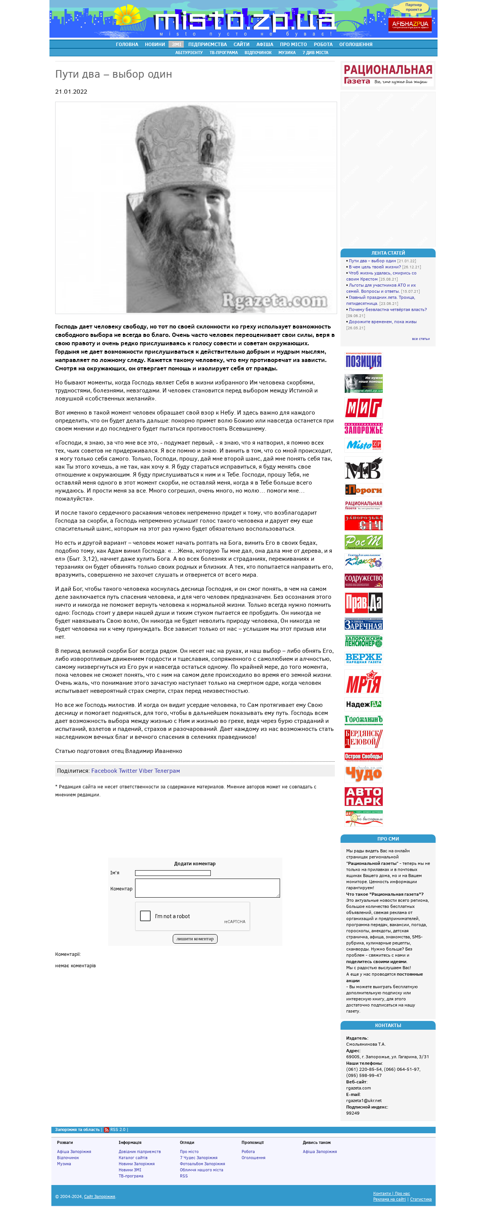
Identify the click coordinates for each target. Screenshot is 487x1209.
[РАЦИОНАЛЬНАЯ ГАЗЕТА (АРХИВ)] (364, 511)
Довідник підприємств (140, 1151)
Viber (146, 771)
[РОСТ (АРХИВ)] (364, 549)
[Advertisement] (195, 834)
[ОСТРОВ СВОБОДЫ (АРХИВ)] (364, 762)
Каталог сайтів (133, 1157)
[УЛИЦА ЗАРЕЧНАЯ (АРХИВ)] (364, 630)
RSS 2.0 (118, 1129)
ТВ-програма (131, 1176)
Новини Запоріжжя (137, 1163)
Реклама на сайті (389, 1199)
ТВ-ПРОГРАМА (224, 52)
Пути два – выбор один (372, 261)
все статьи (421, 338)
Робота (248, 1151)
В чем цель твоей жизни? (375, 267)
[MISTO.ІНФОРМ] (364, 452)
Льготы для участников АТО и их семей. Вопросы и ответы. (381, 288)
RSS (184, 1176)
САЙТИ (242, 44)
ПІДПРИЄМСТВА (207, 44)
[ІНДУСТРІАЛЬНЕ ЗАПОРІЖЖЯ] (364, 434)
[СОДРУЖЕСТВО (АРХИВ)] (364, 588)
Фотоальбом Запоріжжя (202, 1163)
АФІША (264, 44)
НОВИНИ (155, 44)
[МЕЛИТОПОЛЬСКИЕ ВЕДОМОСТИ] (364, 479)
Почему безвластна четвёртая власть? (388, 309)
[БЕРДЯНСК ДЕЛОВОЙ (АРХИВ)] (364, 748)
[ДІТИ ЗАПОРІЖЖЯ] (364, 393)
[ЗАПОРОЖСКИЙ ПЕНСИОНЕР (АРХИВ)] (364, 648)
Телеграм (167, 771)
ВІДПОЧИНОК (258, 52)
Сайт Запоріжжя (99, 1196)
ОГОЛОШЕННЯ (355, 44)
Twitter (128, 771)
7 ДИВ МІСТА (315, 52)
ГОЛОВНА (127, 44)
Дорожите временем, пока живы (383, 322)
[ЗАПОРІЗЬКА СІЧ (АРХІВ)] (364, 530)
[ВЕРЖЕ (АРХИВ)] (364, 665)
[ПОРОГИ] (364, 496)
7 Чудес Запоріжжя (199, 1157)
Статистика (421, 1199)
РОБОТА (323, 44)
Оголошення (254, 1157)
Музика (64, 1163)
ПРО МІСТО (293, 44)
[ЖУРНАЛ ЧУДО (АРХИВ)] (364, 783)
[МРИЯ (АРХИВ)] (364, 693)
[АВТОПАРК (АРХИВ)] (364, 806)
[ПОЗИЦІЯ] (364, 370)
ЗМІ (176, 44)
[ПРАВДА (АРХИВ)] (364, 613)
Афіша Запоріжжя (74, 1151)
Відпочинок (68, 1157)
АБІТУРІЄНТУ (189, 52)
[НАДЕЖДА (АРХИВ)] (364, 711)
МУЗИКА (287, 52)
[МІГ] (364, 419)
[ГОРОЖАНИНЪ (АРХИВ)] (364, 725)
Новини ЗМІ (130, 1169)
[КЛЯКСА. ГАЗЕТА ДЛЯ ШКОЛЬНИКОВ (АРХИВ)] (364, 569)
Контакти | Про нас (391, 1193)
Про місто (189, 1151)
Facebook (104, 771)
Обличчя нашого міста (201, 1169)
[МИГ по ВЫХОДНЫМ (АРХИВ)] (364, 827)
